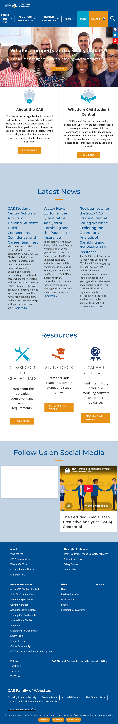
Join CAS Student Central (23, 594)
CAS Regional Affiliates (22, 569)
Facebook (15, 666)
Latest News (59, 191)
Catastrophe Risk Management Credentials (33, 701)
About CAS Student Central (24, 589)
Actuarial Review (71, 697)
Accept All (44, 720)
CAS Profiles (70, 569)
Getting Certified (19, 605)
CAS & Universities (20, 559)
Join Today (88, 155)
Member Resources (49, 18)
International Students (22, 620)
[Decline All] (114, 717)
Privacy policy (73, 720)
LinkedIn (14, 671)
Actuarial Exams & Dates (23, 610)
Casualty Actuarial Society (22, 697)
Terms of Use (30, 709)
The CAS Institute (95, 697)
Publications (67, 599)
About (13, 549)
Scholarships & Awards (73, 610)
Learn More (59, 69)
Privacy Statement (16, 709)
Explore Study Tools (58, 407)
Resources (59, 335)
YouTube (15, 676)
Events (64, 605)
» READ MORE (19, 308)
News (68, 19)
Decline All (58, 720)
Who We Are (16, 554)
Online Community (20, 646)
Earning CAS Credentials (23, 615)
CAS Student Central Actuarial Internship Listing (80, 661)
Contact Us (101, 584)
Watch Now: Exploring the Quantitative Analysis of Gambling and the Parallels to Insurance (57, 223)
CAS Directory (17, 574)
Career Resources (19, 641)
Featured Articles (70, 594)
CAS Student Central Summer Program (31, 651)
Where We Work (18, 564)
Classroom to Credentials (24, 631)
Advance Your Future (94, 417)
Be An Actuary (49, 697)
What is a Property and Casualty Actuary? (86, 554)
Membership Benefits (21, 599)
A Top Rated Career (74, 559)
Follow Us (15, 661)
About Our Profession (25, 18)
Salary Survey (71, 564)
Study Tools (16, 636)
